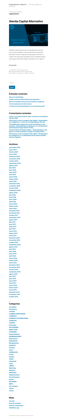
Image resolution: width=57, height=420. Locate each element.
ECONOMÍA (13, 332)
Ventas (11, 388)
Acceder (12, 401)
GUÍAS (11, 359)
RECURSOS (13, 381)
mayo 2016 (12, 254)
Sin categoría (13, 386)
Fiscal (11, 350)
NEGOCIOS (23, 71)
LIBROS (11, 366)
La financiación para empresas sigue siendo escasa (28, 126)
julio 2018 (12, 195)
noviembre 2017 (14, 213)
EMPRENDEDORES (15, 336)
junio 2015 (12, 278)
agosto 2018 (13, 192)
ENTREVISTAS (17, 71)
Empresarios (13, 338)
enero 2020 (13, 154)
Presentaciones (14, 377)
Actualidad (12, 307)
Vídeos (11, 390)
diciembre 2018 (14, 183)
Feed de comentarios (16, 405)
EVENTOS (12, 345)
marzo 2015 (13, 285)
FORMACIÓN (13, 352)
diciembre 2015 (14, 265)
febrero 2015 (13, 287)
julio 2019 (12, 168)
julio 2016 (12, 249)
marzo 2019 (13, 177)
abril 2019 (12, 174)
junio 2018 (12, 197)
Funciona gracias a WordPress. (27, 415)
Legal (11, 363)
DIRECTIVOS (13, 329)
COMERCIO (13, 316)
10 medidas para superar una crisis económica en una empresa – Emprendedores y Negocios (27, 125)
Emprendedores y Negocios (17, 4)
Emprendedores (14, 334)
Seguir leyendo (13, 65)
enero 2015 (13, 290)
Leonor (11, 116)
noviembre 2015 (14, 267)
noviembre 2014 (14, 294)
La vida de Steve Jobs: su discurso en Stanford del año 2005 (28, 117)
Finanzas (12, 348)
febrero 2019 (13, 179)
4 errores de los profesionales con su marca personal (27, 106)
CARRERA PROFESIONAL (17, 314)
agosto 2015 (13, 274)
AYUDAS (12, 71)
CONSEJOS (13, 320)
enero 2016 (13, 263)
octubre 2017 (13, 215)
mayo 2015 (12, 281)
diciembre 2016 (14, 238)
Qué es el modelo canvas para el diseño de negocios (26, 101)
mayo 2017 (12, 226)
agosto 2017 (13, 220)
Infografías (12, 361)
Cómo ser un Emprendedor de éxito (33, 122)
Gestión (11, 357)
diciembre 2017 (14, 211)
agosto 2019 (13, 165)
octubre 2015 (13, 269)
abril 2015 (12, 283)
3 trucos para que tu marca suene (20, 104)
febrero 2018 (13, 206)
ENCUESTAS (13, 341)
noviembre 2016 (14, 240)
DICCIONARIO (13, 327)
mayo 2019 (12, 172)
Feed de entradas (15, 403)
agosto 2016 (13, 247)
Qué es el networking (16, 97)
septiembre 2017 (14, 217)
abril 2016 (12, 256)
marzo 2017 (13, 231)
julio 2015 (12, 276)
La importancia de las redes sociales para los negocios (27, 136)
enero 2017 (13, 235)
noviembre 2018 (14, 186)
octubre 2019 (13, 161)
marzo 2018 (13, 204)
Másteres (12, 370)
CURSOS (12, 323)
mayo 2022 (13, 150)
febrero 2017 (13, 233)
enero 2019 (13, 181)
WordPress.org (14, 408)
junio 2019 (12, 170)
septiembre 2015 (15, 272)
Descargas (12, 325)
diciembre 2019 (14, 156)
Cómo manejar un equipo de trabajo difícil (30, 131)
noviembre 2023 (14, 147)
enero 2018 (13, 208)
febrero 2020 (13, 152)
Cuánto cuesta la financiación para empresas (24, 99)
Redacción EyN (13, 70)
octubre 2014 (13, 296)
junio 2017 (12, 224)
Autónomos (13, 309)
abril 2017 (12, 229)
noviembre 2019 (14, 159)
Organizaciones (29, 71)
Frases (11, 354)
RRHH (11, 384)
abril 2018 (12, 202)
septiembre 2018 (15, 190)
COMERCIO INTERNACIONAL (18, 318)
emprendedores (13, 73)
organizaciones (20, 73)
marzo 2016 (13, 258)
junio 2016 (12, 251)
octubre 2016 (13, 242)
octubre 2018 (13, 188)
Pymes (11, 379)
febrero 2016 (13, 260)
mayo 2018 (12, 199)
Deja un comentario (30, 73)
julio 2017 (12, 222)
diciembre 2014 (14, 292)
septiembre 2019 (15, 163)
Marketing (12, 368)
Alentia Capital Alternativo (26, 21)
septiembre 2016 (15, 245)
